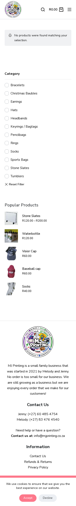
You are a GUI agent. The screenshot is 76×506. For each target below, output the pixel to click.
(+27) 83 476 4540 (44, 419)
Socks (15, 151)
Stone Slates (20, 168)
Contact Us (38, 456)
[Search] (43, 9)
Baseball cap (31, 269)
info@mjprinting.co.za (49, 436)
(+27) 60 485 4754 (43, 414)
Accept (27, 498)
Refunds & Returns (38, 462)
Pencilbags (18, 135)
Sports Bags (19, 160)
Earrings (16, 102)
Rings (14, 143)
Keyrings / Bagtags (24, 126)
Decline (48, 498)
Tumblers (17, 176)
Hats (14, 110)
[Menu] (69, 9)
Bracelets (17, 85)
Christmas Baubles (24, 93)
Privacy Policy (38, 467)
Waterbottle (31, 234)
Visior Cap (29, 251)
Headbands (19, 118)
